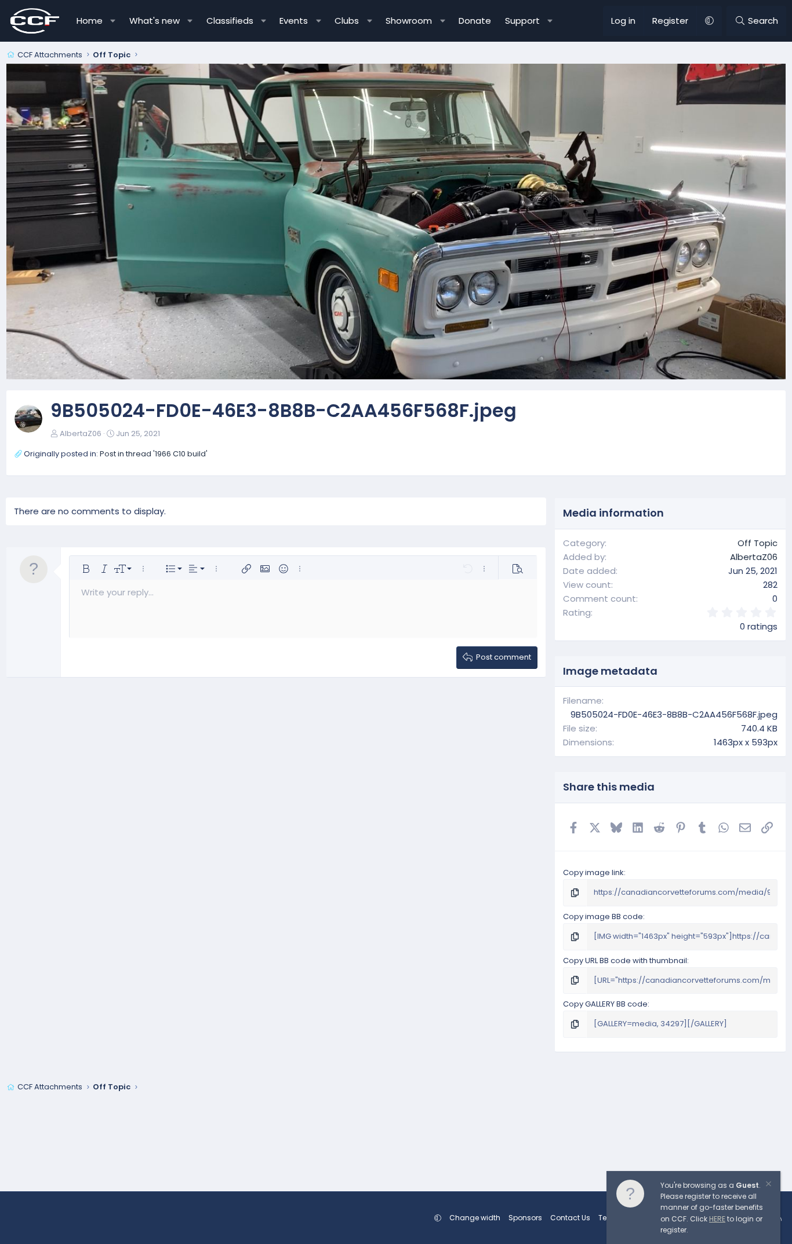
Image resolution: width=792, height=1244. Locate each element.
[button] (113, 21)
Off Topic (757, 543)
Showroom (409, 20)
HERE (717, 1219)
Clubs (347, 20)
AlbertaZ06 (80, 433)
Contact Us (570, 1218)
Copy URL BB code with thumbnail (625, 960)
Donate (475, 20)
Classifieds (229, 20)
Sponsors (525, 1218)
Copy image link (593, 872)
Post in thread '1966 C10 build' (154, 453)
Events (293, 20)
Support (522, 20)
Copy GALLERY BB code (605, 1003)
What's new (154, 20)
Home (90, 20)
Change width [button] (474, 1218)
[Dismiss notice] (767, 1185)
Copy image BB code (603, 916)
